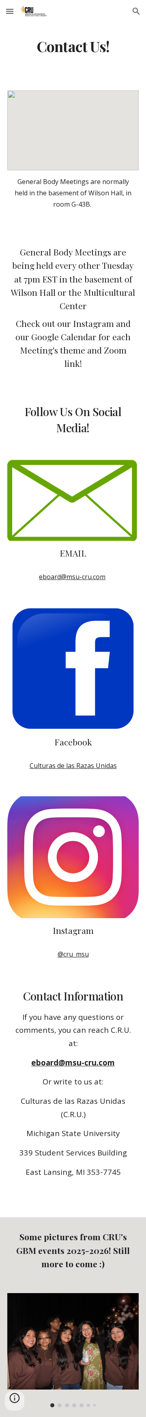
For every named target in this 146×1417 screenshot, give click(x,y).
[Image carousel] (73, 1350)
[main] (73, 46)
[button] (9, 11)
